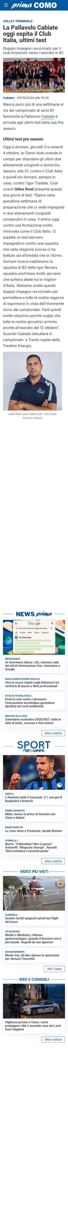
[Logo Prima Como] (34, 5)
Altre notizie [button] (53, 733)
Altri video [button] (54, 969)
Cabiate (48, 116)
